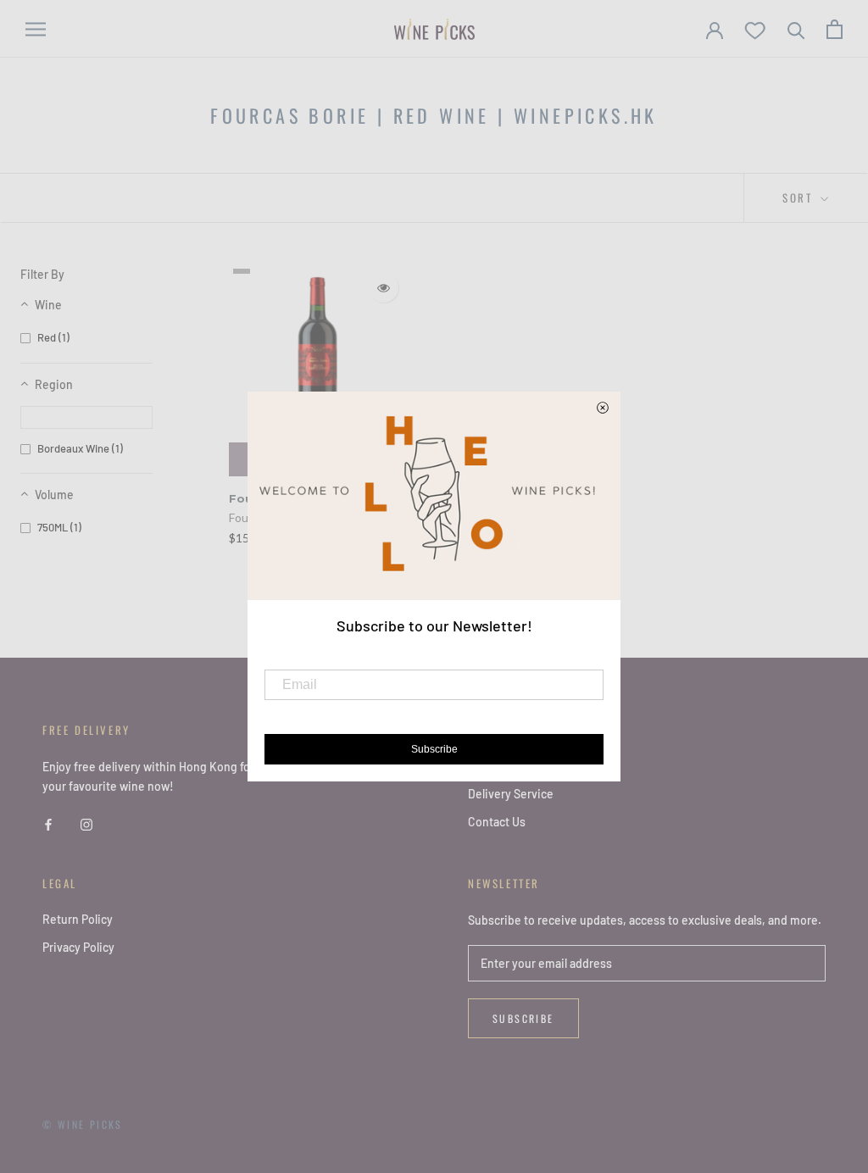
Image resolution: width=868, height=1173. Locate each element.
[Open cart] (834, 29)
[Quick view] (383, 288)
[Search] (796, 29)
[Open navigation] (35, 29)
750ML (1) (59, 527)
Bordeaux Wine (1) (80, 448)
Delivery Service (511, 794)
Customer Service (515, 766)
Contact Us (497, 821)
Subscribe (523, 1018)
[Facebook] (48, 822)
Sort (799, 197)
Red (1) (53, 337)
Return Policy (77, 919)
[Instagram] (86, 822)
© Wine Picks (82, 1124)
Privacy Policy (78, 947)
